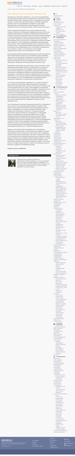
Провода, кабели (60, 305)
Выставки (34, 6)
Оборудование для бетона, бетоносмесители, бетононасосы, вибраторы (60, 389)
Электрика (56, 293)
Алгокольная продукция (59, 210)
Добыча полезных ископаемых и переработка (60, 102)
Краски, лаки (59, 281)
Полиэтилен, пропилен (61, 284)
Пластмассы (59, 283)
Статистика (64, 6)
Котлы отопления (60, 376)
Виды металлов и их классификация (61, 155)
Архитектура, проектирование (58, 359)
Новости (20, 6)
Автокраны (58, 64)
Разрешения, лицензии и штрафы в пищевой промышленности (61, 237)
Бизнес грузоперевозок (60, 39)
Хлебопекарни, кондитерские (59, 242)
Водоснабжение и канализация (58, 365)
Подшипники (59, 148)
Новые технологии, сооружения (59, 371)
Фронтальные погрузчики (59, 80)
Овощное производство (59, 223)
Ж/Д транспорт (57, 47)
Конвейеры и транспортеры (57, 133)
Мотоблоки (59, 347)
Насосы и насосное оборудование (59, 172)
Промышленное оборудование (58, 256)
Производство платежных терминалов (28, 159)
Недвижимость (58, 21)
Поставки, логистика (59, 22)
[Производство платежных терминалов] (12, 163)
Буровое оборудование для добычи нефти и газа (61, 181)
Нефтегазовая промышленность (58, 175)
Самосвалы (58, 77)
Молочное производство (59, 219)
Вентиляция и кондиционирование (59, 362)
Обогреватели (59, 377)
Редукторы (58, 149)
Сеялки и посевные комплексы (60, 352)
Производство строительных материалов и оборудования (60, 252)
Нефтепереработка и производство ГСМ (61, 189)
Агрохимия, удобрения (59, 326)
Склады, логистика (58, 258)
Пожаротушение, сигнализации (58, 381)
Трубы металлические (61, 273)
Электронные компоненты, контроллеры (59, 315)
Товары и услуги (56, 6)
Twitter (67, 439)
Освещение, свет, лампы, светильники (61, 303)
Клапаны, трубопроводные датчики (60, 268)
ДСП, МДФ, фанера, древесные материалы (61, 123)
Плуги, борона (59, 350)
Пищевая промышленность (58, 207)
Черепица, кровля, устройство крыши (60, 428)
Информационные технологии (58, 16)
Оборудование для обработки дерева (60, 128)
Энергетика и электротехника (58, 320)
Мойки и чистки (60, 29)
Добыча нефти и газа (61, 187)
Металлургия (57, 153)
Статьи (40, 6)
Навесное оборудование (60, 48)
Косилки (58, 346)
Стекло (57, 289)
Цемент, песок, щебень (59, 425)
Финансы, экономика (59, 34)
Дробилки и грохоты (61, 105)
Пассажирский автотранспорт (58, 50)
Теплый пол (59, 379)
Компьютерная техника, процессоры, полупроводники (61, 299)
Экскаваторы (59, 82)
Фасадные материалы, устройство (61, 421)
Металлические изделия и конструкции (61, 161)
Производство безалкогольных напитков (60, 227)
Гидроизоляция (60, 398)
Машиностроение (58, 145)
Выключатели (59, 295)
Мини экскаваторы (60, 75)
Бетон (57, 395)
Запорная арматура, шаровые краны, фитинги (61, 264)
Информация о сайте (37, 446)
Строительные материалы (60, 394)
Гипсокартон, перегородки (59, 400)
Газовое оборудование (59, 185)
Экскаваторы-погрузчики (59, 84)
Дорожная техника (60, 69)
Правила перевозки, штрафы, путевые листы (60, 53)
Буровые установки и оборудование (61, 95)
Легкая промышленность (60, 143)
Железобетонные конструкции (60, 403)
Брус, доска (59, 121)
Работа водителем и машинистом (59, 56)
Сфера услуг (15, 9)
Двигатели (56, 111)
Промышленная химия (61, 286)
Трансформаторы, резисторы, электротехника (60, 311)
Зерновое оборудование (59, 342)
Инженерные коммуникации (57, 368)
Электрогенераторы (59, 318)
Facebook (68, 441)
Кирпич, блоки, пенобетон (59, 406)
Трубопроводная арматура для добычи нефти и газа (61, 196)
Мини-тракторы (58, 334)
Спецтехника (57, 58)
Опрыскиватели (60, 349)
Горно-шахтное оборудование (60, 98)
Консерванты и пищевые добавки (60, 213)
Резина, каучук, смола (61, 287)
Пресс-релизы (27, 6)
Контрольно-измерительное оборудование (58, 137)
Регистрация (35, 440)
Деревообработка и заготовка (59, 119)
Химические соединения (59, 291)
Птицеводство (57, 335)
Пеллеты (58, 131)
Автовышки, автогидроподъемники (61, 62)
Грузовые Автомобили (59, 45)
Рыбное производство (61, 240)
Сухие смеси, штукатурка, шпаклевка (59, 414)
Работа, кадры (57, 24)
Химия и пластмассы (59, 277)
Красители (58, 280)
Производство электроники (59, 307)
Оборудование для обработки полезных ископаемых (61, 108)
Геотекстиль (59, 396)
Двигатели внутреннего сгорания (61, 113)
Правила (34, 442)
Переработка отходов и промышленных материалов (60, 204)
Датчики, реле (59, 296)
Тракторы (56, 354)
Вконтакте (68, 445)
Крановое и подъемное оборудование (60, 141)
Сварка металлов (60, 170)
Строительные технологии (60, 430)
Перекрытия (59, 408)
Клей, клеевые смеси (61, 278)
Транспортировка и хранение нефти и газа (61, 192)
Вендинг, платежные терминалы (27, 9)
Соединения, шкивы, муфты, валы (61, 151)
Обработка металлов (61, 168)
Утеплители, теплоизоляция (60, 418)
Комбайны (56, 332)
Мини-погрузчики (60, 76)
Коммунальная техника (61, 70)
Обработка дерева (60, 130)
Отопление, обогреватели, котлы (59, 374)
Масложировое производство (60, 216)
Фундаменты (59, 423)
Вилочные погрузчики (61, 67)
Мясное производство (61, 221)
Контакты (34, 444)
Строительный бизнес (59, 432)
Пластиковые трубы (61, 271)
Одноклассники (69, 443)
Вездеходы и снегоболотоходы (58, 41)
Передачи (58, 146)
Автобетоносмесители (61, 60)
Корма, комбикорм (60, 344)
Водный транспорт (58, 44)
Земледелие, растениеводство (58, 330)
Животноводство (58, 328)
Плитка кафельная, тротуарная (60, 410)
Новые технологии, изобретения (59, 200)
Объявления (47, 6)
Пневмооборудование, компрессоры (59, 245)
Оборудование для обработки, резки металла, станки (60, 165)
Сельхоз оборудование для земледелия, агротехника (60, 338)
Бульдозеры (59, 66)
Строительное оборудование (57, 384)
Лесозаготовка (59, 125)
